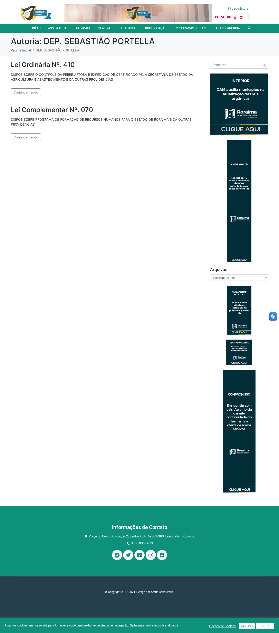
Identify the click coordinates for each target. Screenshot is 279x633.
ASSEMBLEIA (57, 28)
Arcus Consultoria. (162, 592)
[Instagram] (235, 17)
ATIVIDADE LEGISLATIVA (93, 28)
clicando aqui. (169, 625)
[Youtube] (229, 17)
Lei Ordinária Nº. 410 (43, 65)
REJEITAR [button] (265, 625)
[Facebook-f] (217, 17)
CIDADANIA (128, 28)
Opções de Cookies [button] (222, 626)
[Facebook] (117, 555)
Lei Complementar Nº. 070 (52, 110)
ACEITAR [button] (247, 625)
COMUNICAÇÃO (155, 28)
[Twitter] (223, 17)
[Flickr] (241, 17)
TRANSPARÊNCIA (227, 28)
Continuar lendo (25, 92)
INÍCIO (36, 28)
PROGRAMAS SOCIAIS (191, 28)
